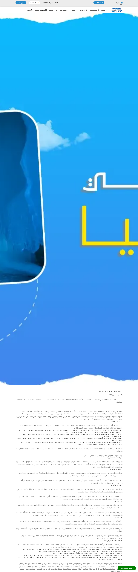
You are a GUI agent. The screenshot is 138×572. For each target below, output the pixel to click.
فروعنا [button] (73, 10)
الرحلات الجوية (63, 10)
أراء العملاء (52, 10)
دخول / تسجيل (20, 3)
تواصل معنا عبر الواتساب (126, 568)
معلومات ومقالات (40, 10)
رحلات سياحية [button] (93, 10)
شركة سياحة (99, 455)
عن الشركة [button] (83, 10)
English (29, 10)
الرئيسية (103, 10)
